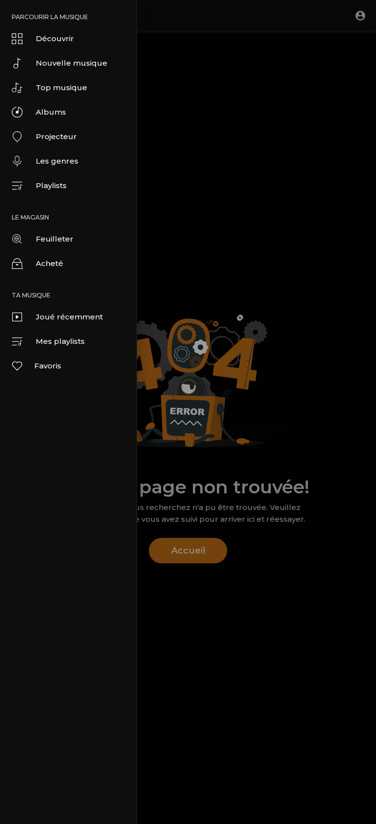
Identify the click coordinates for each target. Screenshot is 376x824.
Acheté (49, 263)
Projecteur (56, 136)
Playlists (51, 185)
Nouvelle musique (71, 63)
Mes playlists (60, 341)
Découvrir (55, 38)
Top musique (61, 87)
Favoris (47, 365)
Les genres (57, 161)
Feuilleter (54, 238)
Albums (51, 112)
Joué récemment (69, 316)
